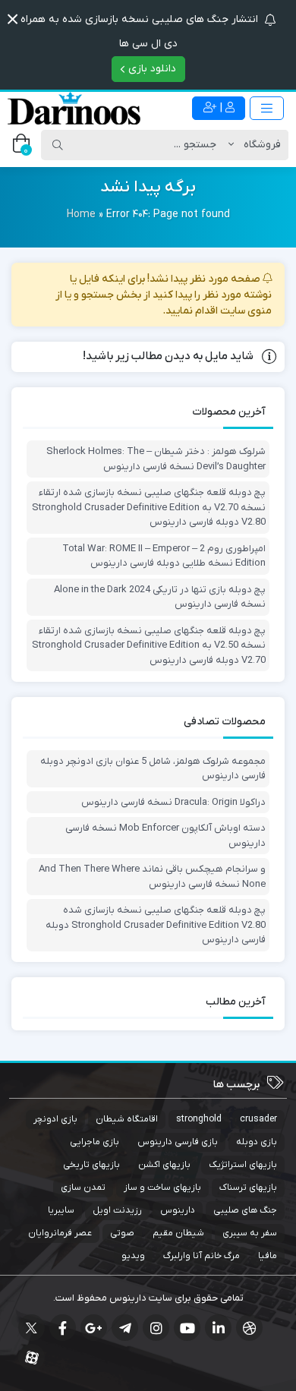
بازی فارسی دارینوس (177, 1142)
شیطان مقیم (178, 1233)
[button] (12, 19)
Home (81, 214)
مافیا (267, 1256)
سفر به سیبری (249, 1233)
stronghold (199, 1119)
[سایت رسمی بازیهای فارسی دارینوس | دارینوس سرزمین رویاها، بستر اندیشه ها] (74, 108)
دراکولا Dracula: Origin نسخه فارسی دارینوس (173, 802)
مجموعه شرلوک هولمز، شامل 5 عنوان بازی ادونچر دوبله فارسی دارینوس (153, 769)
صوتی (122, 1233)
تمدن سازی (83, 1187)
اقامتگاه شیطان (127, 1119)
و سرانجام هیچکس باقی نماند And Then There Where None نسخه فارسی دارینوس (152, 877)
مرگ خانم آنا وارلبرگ (201, 1256)
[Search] (57, 145)
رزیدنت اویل (117, 1210)
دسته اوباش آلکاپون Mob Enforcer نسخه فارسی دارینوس (165, 836)
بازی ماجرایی (94, 1142)
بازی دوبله (256, 1142)
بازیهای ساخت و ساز (162, 1187)
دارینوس (177, 1210)
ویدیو (133, 1256)
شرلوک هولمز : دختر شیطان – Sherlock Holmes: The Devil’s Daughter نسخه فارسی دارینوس (156, 459)
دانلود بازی (150, 69)
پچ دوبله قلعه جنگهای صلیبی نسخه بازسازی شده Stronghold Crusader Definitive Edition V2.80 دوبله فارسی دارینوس (156, 925)
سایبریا (61, 1210)
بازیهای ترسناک (248, 1187)
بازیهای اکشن (164, 1165)
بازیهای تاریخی (91, 1165)
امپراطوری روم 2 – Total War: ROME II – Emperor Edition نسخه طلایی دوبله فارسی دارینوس (164, 556)
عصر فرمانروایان (60, 1233)
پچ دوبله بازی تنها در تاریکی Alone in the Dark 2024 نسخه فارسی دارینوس (160, 597)
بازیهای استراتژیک (243, 1165)
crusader (258, 1119)
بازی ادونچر (55, 1119)
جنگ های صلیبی (245, 1210)
